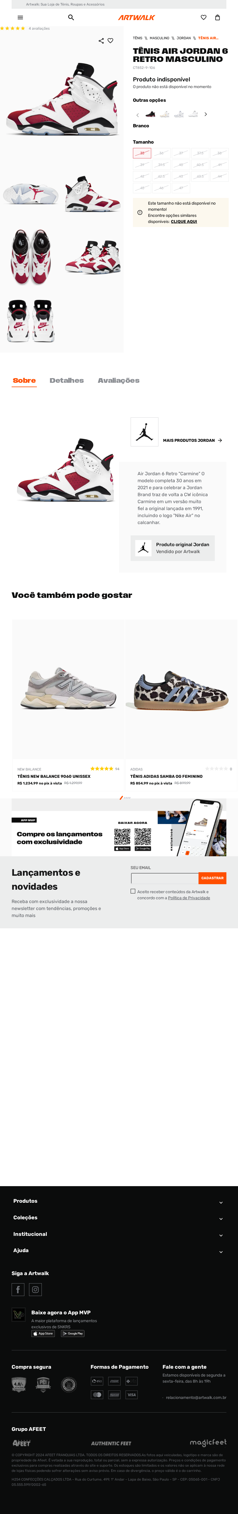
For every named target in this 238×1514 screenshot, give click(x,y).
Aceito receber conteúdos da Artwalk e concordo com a (173, 894)
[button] (71, 17)
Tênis (137, 38)
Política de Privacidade (189, 897)
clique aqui (184, 221)
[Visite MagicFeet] (208, 1446)
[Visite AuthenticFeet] (111, 1444)
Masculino (159, 38)
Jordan (184, 38)
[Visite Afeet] (22, 1446)
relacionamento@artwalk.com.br (196, 1397)
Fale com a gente (185, 1367)
